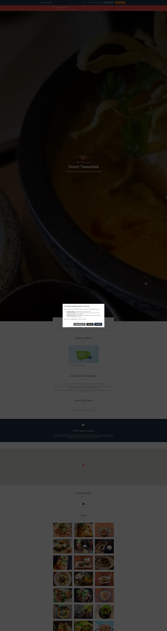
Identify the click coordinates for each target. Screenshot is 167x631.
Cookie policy (74, 319)
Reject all (90, 324)
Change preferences (79, 324)
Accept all (98, 324)
